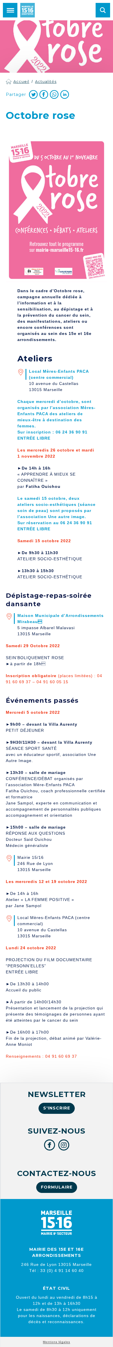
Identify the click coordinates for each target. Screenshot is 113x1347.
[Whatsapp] (54, 94)
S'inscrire (56, 1108)
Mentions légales (56, 1342)
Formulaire (56, 1187)
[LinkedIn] (64, 94)
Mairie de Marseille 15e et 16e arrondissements (27, 10)
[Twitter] (33, 94)
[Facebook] (43, 94)
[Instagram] (64, 1144)
